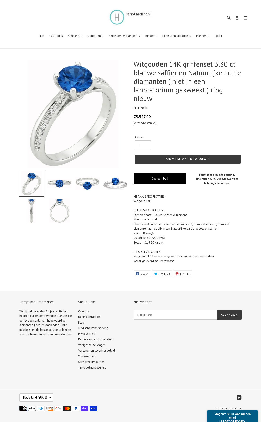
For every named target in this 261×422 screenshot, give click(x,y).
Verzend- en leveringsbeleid (96, 350)
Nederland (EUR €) (35, 397)
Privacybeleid (86, 334)
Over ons (84, 311)
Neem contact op (89, 317)
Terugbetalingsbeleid (92, 367)
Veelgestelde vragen (92, 345)
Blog (81, 322)
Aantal (139, 137)
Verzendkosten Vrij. (145, 123)
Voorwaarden (86, 356)
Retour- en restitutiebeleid (95, 339)
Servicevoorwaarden (91, 362)
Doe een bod (160, 178)
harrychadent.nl (233, 408)
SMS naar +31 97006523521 (213, 178)
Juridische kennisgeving (93, 328)
